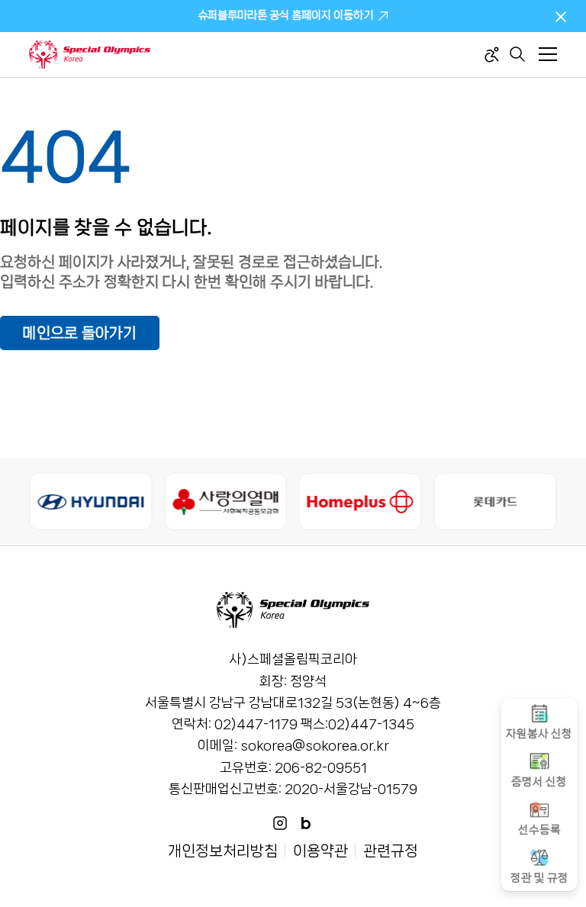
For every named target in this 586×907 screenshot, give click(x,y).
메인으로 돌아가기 (80, 333)
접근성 (492, 54)
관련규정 (390, 851)
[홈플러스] (360, 501)
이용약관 (320, 851)
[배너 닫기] (561, 16)
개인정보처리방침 (223, 851)
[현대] (90, 501)
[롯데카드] (495, 501)
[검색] (517, 54)
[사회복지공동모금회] (225, 501)
